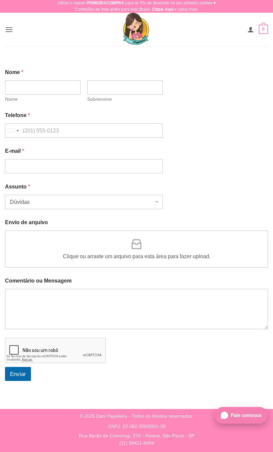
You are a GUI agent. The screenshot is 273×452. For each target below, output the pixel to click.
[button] (9, 29)
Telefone (17, 115)
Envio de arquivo (26, 222)
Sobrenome (99, 99)
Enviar (18, 374)
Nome (11, 99)
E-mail (14, 151)
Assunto (17, 186)
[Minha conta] (250, 29)
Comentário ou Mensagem (38, 281)
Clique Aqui (162, 9)
